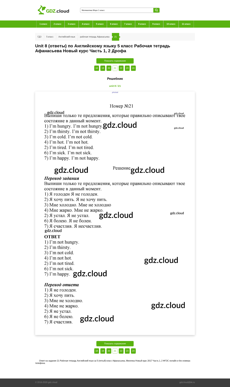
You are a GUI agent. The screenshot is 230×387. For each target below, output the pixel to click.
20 (109, 68)
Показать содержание (115, 61)
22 (121, 68)
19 (103, 68)
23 (127, 68)
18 (96, 68)
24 (133, 68)
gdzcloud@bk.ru (187, 382)
